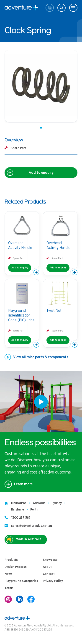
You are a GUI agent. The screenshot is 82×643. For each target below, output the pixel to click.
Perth (34, 509)
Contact (49, 574)
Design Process (16, 567)
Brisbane (17, 509)
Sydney (56, 503)
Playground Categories (21, 581)
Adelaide (39, 503)
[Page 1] (41, 128)
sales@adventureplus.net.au (31, 526)
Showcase (50, 560)
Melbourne (18, 503)
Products (11, 560)
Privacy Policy (53, 581)
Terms (9, 588)
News (9, 574)
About (47, 567)
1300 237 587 (21, 517)
